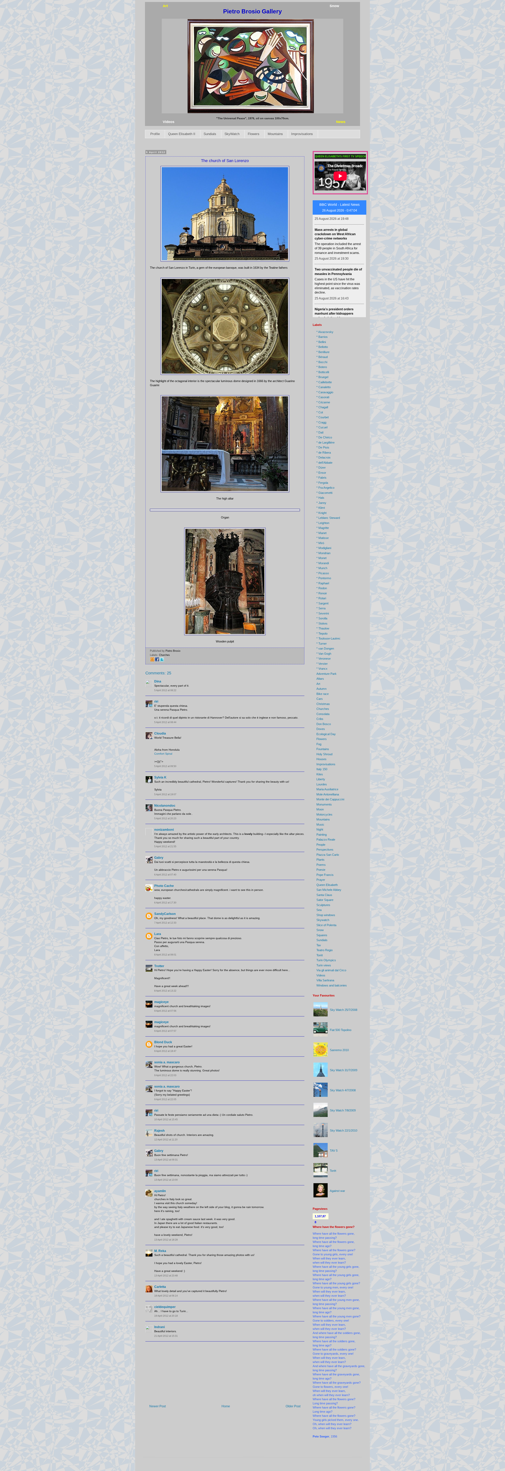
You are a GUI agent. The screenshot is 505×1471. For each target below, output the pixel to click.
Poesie (320, 869)
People (320, 844)
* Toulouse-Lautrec (328, 638)
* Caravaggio (324, 392)
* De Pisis (322, 447)
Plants (320, 859)
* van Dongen (325, 648)
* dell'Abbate (324, 462)
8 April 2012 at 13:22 (165, 990)
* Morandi (322, 563)
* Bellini (321, 342)
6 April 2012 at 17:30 (165, 902)
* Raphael (322, 583)
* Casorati (322, 397)
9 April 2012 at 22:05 (165, 1099)
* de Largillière (325, 442)
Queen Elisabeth (327, 885)
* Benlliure (322, 352)
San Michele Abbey (328, 889)
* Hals (320, 497)
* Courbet (322, 417)
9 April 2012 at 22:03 (165, 1075)
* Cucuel (321, 427)
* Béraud (322, 357)
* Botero (321, 367)
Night (319, 829)
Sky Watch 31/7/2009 (343, 1070)
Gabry (158, 857)
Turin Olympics (326, 960)
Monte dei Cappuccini (330, 799)
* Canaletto (323, 387)
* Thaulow (322, 628)
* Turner (321, 643)
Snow (320, 930)
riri (156, 701)
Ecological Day (326, 734)
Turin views (323, 965)
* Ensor (321, 472)
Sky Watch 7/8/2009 (343, 1110)
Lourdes (321, 784)
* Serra (320, 608)
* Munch (321, 568)
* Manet (321, 533)
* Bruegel (322, 377)
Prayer (320, 879)
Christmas (323, 704)
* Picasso (322, 573)
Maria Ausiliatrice (327, 789)
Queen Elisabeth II (181, 134)
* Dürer (321, 467)
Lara (157, 934)
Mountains (275, 134)
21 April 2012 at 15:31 (166, 1336)
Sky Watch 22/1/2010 (343, 1130)
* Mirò (320, 543)
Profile (155, 134)
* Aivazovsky (324, 332)
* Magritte (322, 527)
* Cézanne (323, 402)
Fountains (322, 749)
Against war (337, 1190)
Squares (321, 935)
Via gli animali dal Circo (331, 970)
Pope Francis (325, 874)
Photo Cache (164, 885)
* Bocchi (321, 362)
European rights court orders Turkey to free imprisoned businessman (336, 278)
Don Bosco (323, 724)
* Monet (321, 558)
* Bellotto (322, 347)
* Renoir (321, 593)
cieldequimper (165, 1307)
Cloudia (160, 733)
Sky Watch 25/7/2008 (343, 1009)
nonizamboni (164, 829)
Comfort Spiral (163, 753)
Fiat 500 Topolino (340, 1030)
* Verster (322, 663)
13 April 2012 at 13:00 (166, 1179)
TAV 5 (334, 1150)
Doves (320, 729)
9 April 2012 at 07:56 (165, 1011)
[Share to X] (161, 660)
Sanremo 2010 (339, 1050)
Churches (164, 654)
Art (318, 683)
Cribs (319, 719)
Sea (319, 910)
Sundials (210, 134)
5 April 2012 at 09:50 (165, 766)
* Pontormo (323, 578)
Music (320, 824)
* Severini (322, 613)
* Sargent (322, 603)
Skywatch (322, 920)
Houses (321, 759)
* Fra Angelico (325, 487)
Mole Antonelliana (327, 794)
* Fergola (322, 482)
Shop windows (325, 915)
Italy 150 (321, 769)
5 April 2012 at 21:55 (165, 846)
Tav (318, 945)
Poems (321, 864)
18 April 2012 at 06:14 (166, 1295)
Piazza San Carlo (327, 854)
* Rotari (321, 598)
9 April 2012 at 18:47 (165, 1051)
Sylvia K (160, 777)
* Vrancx (321, 668)
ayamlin (160, 1191)
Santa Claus (324, 895)
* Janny (321, 502)
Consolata (322, 714)
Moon (320, 809)
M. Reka (160, 1251)
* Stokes (321, 623)
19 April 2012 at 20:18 (166, 1315)
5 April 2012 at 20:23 (165, 818)
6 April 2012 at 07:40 (165, 874)
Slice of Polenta (326, 925)
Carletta (160, 1286)
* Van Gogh (323, 653)
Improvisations (302, 134)
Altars (320, 678)
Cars (319, 698)
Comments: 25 (158, 673)
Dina (157, 681)
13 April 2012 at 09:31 (166, 1159)
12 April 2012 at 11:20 (166, 1139)
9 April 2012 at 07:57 (165, 1031)
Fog (318, 744)
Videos (320, 975)
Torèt (319, 955)
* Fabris (321, 477)
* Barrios (322, 336)
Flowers (253, 134)
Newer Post (157, 1406)
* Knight (321, 513)
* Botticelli (322, 372)
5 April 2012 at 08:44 (165, 722)
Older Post (293, 1406)
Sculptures (323, 905)
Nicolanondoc (164, 805)
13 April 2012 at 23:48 (166, 1275)
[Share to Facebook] (157, 660)
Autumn (321, 688)
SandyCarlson (165, 913)
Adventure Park (326, 673)
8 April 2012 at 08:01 (165, 954)
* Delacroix (323, 457)
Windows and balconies (331, 985)
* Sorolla (321, 618)
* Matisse (322, 538)
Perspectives (324, 849)
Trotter (159, 966)
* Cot (319, 412)
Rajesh (159, 1130)
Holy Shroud (324, 754)
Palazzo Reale (325, 839)
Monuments (324, 804)
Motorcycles (324, 814)
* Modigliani (323, 548)
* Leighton (322, 523)
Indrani (159, 1327)
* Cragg (321, 422)
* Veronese (323, 658)
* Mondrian (323, 553)
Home (226, 1406)
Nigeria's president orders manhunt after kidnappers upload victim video (334, 238)
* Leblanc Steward (328, 517)
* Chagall (322, 407)
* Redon (321, 588)
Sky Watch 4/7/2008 (343, 1090)
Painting (321, 834)
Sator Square (324, 899)
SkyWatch (231, 134)
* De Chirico (324, 437)
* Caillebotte (324, 382)
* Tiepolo (321, 633)
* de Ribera (323, 452)
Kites (319, 774)
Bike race (322, 693)
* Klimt (320, 507)
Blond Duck (163, 1042)
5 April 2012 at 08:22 (165, 690)
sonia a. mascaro (167, 1062)
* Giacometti (324, 492)
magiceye (161, 1002)
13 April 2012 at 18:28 (166, 1239)
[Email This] (152, 660)
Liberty (320, 779)
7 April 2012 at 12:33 (165, 922)
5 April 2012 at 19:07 (165, 794)
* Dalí (320, 432)
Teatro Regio (324, 950)
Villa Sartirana (325, 980)
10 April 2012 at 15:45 (166, 1119)
